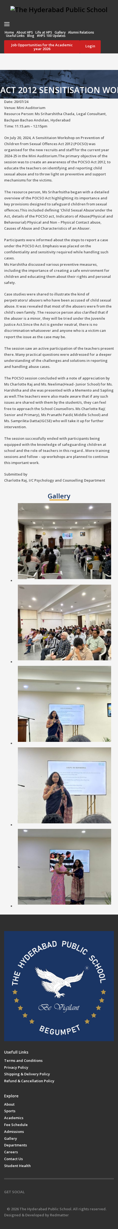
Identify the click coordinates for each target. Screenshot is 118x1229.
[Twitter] (45, 1192)
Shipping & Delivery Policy (27, 1073)
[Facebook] (29, 1192)
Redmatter (59, 1214)
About (9, 1104)
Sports (9, 1110)
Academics (13, 1117)
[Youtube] (53, 1192)
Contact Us (13, 1158)
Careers (11, 1151)
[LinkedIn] (62, 1192)
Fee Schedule (16, 1124)
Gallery (10, 1138)
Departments (15, 1145)
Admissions (14, 1131)
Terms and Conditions (23, 1060)
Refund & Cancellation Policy (29, 1080)
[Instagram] (37, 1192)
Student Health (17, 1165)
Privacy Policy (16, 1067)
